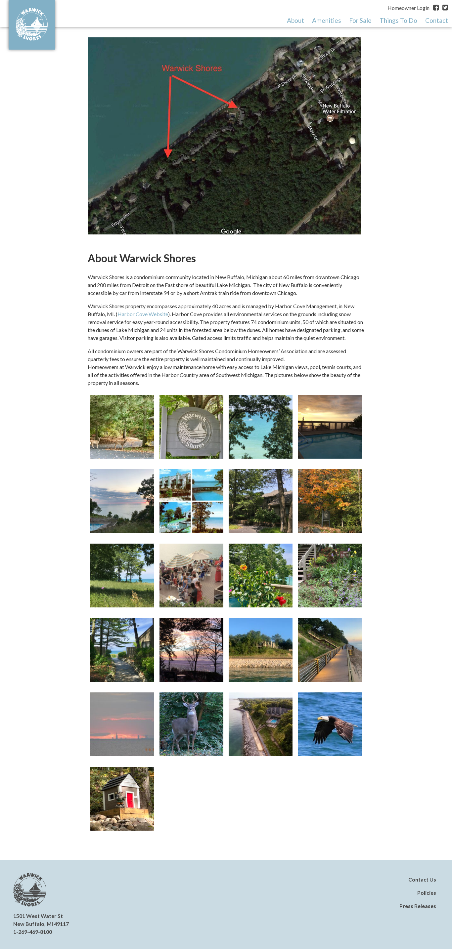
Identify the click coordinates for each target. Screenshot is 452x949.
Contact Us (422, 879)
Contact (436, 20)
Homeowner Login (408, 8)
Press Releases (417, 906)
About (295, 20)
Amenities (326, 20)
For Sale (360, 20)
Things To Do (398, 20)
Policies (426, 892)
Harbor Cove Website (142, 314)
